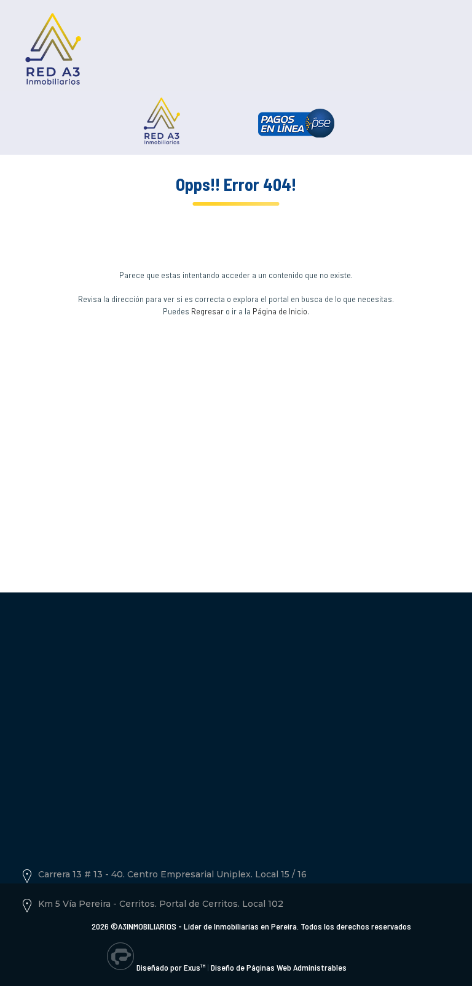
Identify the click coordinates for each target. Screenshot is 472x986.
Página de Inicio (280, 311)
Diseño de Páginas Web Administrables (279, 967)
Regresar (207, 311)
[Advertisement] (236, 439)
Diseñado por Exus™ (170, 967)
